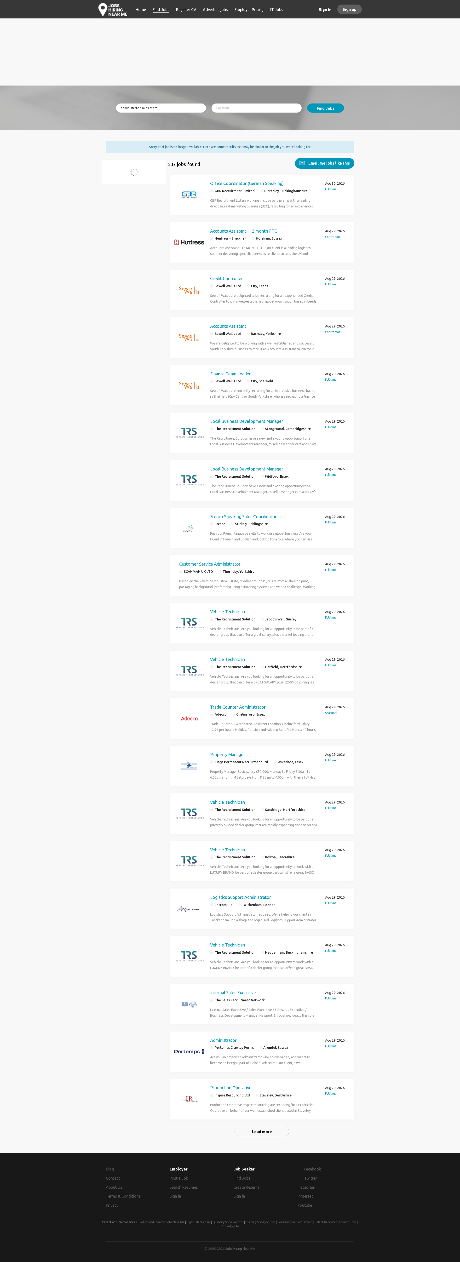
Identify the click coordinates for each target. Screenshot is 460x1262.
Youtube (305, 1205)
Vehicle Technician (227, 611)
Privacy (112, 1205)
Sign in (325, 9)
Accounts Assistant (228, 326)
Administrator (223, 1040)
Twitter (310, 1178)
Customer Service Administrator (210, 564)
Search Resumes (184, 1187)
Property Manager (227, 754)
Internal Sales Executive (233, 992)
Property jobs (230, 1226)
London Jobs (347, 1222)
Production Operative (231, 1087)
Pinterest (305, 1196)
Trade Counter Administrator (238, 707)
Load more (262, 1132)
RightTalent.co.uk (198, 1222)
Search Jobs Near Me (170, 1222)
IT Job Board (145, 1222)
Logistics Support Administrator (240, 897)
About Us (114, 1187)
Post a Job (179, 1178)
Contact (113, 1178)
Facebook (312, 1169)
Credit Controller (226, 278)
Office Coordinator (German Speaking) (247, 183)
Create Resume (246, 1187)
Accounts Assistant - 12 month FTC (243, 231)
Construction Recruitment (295, 1222)
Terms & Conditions (123, 1196)
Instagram (306, 1187)
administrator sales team (133, 175)
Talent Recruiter (326, 1222)
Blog (110, 1169)
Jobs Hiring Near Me (240, 1249)
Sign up (349, 9)
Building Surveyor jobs (260, 1222)
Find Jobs (325, 108)
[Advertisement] (230, 52)
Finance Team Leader (230, 373)
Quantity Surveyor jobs (228, 1222)
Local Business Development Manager (246, 421)
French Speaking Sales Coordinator (243, 516)
